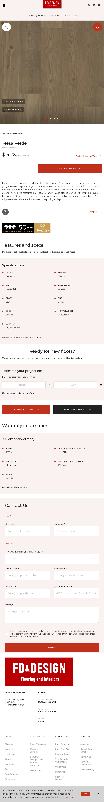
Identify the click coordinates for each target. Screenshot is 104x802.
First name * (10, 524)
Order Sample (67, 168)
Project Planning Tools (87, 156)
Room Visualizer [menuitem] (38, 744)
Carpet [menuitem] (8, 759)
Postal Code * (11, 586)
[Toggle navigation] (4, 5)
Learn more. (68, 797)
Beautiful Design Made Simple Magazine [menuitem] (36, 761)
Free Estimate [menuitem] (12, 774)
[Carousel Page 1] (47, 118)
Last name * (59, 524)
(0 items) (99, 5)
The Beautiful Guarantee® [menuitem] (62, 760)
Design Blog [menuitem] (36, 770)
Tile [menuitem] (7, 769)
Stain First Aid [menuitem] (62, 749)
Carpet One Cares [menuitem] (86, 750)
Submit (52, 647)
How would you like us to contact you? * (24, 552)
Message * (10, 604)
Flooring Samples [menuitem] (34, 750)
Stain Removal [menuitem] (62, 744)
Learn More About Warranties (16, 487)
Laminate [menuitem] (9, 764)
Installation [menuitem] (60, 772)
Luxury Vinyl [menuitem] (11, 749)
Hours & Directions (14, 705)
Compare (93, 212)
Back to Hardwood (15, 133)
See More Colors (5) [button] (13, 109)
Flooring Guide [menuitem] (62, 754)
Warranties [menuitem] (60, 767)
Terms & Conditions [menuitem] (85, 763)
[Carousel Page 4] (57, 118)
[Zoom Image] (6, 27)
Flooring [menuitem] (9, 744)
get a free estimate (24, 409)
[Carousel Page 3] (54, 118)
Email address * (61, 568)
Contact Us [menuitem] (85, 757)
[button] (89, 5)
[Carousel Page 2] (50, 118)
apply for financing (75, 409)
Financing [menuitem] (10, 779)
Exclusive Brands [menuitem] (59, 778)
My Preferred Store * (63, 586)
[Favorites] (94, 5)
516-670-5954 (71, 15)
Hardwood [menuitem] (10, 754)
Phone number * (13, 568)
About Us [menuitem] (85, 744)
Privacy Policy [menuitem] (87, 769)
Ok (85, 794)
